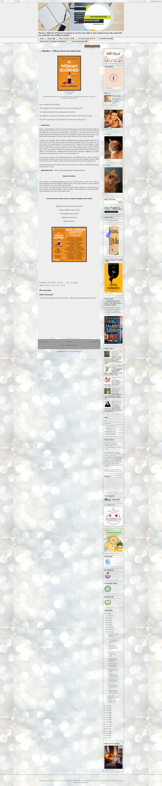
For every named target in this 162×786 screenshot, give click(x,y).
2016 (107, 726)
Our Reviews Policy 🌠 (106, 38)
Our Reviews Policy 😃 (110, 428)
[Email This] (70, 282)
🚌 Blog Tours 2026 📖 (110, 431)
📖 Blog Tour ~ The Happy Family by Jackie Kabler (116, 353)
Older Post (95, 342)
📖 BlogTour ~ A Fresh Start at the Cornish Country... (112, 675)
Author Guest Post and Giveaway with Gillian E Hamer (116, 403)
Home (42, 38)
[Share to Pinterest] (77, 282)
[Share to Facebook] (75, 282)
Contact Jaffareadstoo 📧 (111, 426)
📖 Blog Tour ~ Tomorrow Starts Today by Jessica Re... (112, 686)
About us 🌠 (51, 38)
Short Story (56, 285)
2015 (107, 728)
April (109, 625)
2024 (107, 708)
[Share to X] (74, 282)
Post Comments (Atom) (74, 351)
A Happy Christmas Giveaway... (116, 366)
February (110, 629)
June (109, 620)
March (109, 627)
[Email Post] (67, 282)
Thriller (62, 285)
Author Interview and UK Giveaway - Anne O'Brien (116, 390)
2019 (107, 719)
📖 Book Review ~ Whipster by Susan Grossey (112, 670)
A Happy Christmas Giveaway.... (116, 378)
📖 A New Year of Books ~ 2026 (111, 701)
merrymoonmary (117, 780)
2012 (107, 735)
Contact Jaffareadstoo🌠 (79, 41)
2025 (107, 706)
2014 (107, 731)
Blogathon (48, 285)
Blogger (85, 782)
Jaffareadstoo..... (118, 96)
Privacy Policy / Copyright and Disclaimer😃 (53, 41)
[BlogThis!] (72, 282)
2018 (107, 722)
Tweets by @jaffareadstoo (111, 220)
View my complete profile (111, 105)
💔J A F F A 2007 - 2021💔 (67, 38)
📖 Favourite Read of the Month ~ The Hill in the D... (112, 635)
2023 (107, 710)
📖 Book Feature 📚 (109, 434)
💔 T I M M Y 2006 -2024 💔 (86, 38)
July (109, 618)
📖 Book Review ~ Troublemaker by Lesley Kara (112, 660)
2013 (107, 733)
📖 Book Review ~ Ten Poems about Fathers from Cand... (112, 641)
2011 (107, 738)
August (110, 616)
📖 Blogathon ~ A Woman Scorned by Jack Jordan (113, 697)
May (109, 622)
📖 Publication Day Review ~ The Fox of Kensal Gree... (112, 692)
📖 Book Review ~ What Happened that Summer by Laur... (112, 647)
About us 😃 (107, 423)
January (110, 632)
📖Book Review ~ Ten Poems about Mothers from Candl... (113, 654)
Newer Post (44, 342)
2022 (107, 712)
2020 (107, 717)
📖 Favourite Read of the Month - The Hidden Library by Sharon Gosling (113, 303)
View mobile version (69, 345)
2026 (107, 613)
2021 (107, 715)
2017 (107, 724)
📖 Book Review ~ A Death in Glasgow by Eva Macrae (112, 680)
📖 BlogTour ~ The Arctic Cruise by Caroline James (112, 665)
